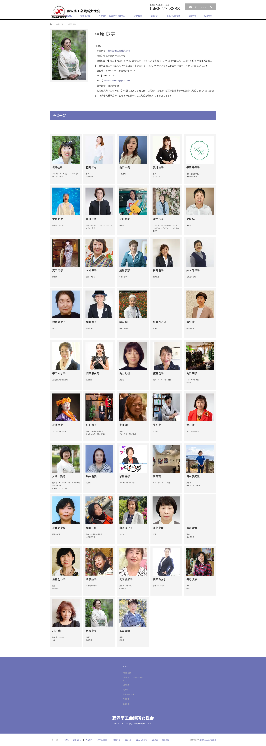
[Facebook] (52, 739)
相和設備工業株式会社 (119, 51)
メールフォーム (203, 7)
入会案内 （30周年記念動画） (112, 16)
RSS (57, 739)
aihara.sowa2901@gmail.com (117, 80)
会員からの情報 (173, 16)
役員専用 (208, 16)
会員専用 (192, 16)
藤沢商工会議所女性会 (133, 718)
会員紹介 (154, 16)
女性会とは (85, 16)
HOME (69, 16)
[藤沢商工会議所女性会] (76, 12)
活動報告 (138, 16)
